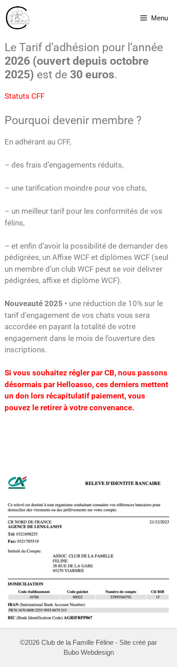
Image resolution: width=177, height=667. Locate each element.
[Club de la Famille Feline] (18, 18)
